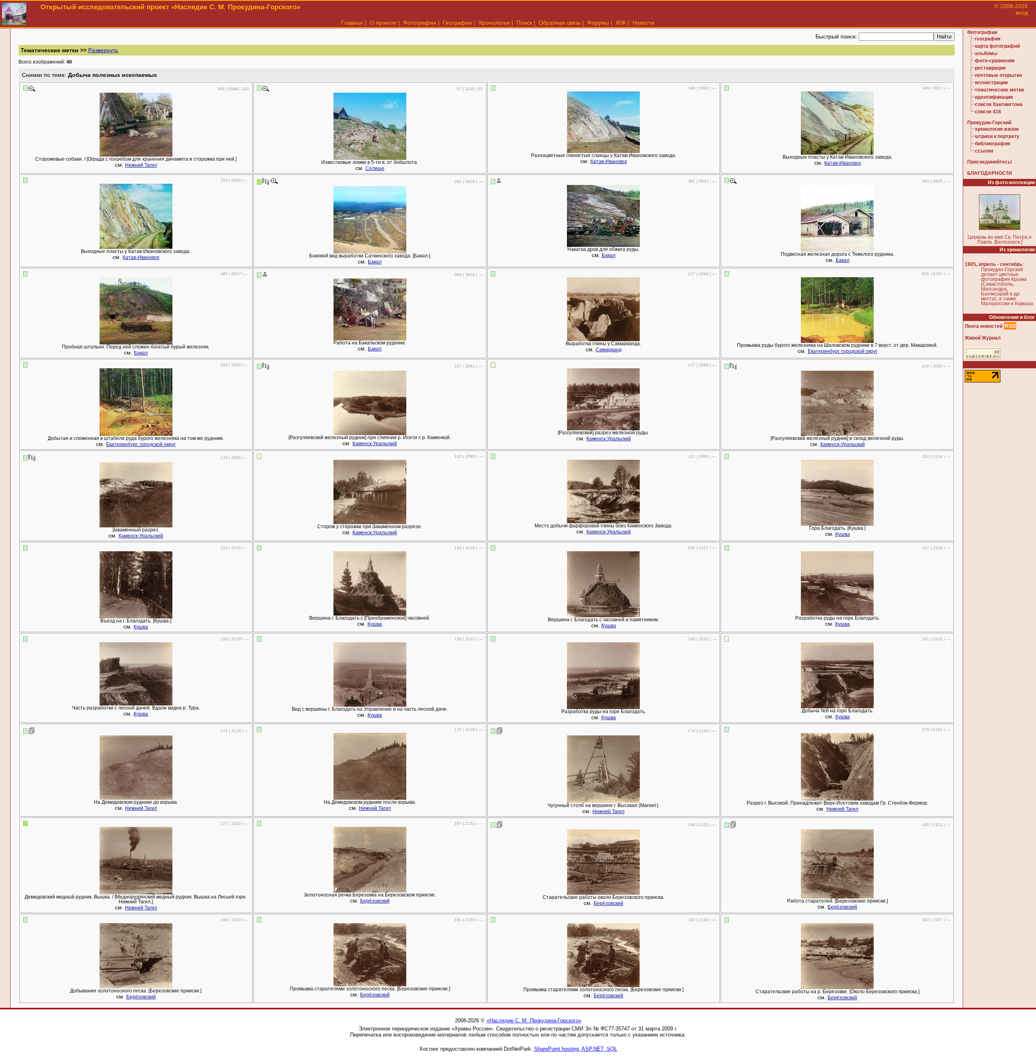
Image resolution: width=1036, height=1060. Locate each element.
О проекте (383, 22)
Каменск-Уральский (374, 443)
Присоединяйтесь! (989, 161)
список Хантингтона (999, 104)
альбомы (986, 53)
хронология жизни (997, 129)
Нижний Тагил (141, 165)
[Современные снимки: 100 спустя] (265, 181)
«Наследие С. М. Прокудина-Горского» (534, 1021)
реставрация (990, 68)
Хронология (494, 22)
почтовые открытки (998, 75)
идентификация (994, 97)
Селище (374, 168)
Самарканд (609, 349)
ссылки (984, 151)
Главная (352, 22)
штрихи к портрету (997, 136)
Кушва (842, 534)
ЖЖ (621, 22)
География (457, 22)
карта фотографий (997, 46)
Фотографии (419, 22)
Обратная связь (560, 22)
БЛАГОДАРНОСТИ (989, 173)
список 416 (988, 111)
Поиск (524, 22)
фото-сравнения (995, 60)
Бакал (375, 261)
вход (1022, 12)
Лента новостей (983, 326)
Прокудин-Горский (989, 122)
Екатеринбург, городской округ (842, 351)
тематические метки (999, 89)
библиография (992, 143)
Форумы (598, 22)
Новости (643, 22)
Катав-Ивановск (608, 161)
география (987, 38)
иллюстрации (991, 82)
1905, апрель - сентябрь (993, 264)
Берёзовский (375, 901)
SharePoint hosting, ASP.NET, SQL (575, 1049)
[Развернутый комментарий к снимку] (32, 730)
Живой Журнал (983, 338)
